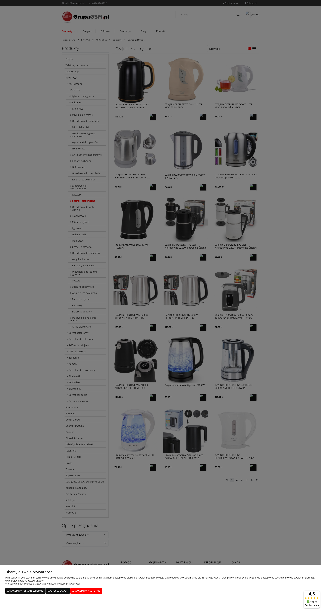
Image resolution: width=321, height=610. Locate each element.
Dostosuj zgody (57, 591)
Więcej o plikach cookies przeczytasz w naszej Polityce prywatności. (42, 583)
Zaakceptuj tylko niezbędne (25, 591)
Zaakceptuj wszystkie (86, 591)
